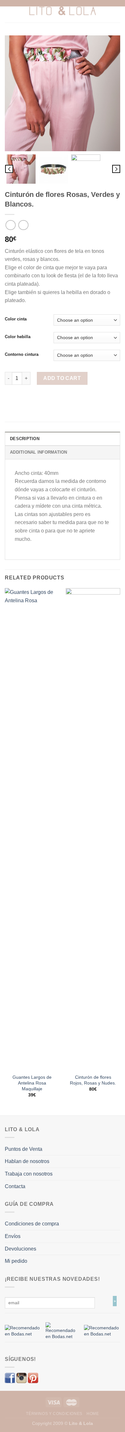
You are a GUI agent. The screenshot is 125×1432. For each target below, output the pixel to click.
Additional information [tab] (38, 452)
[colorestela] (85, 169)
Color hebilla (17, 337)
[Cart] (117, 11)
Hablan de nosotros (27, 1161)
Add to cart (62, 378)
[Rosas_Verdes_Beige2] (62, 93)
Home (93, 1413)
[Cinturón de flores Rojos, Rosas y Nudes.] (93, 829)
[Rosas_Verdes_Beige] (53, 169)
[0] (23, 1330)
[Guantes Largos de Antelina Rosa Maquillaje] (32, 829)
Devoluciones (20, 1249)
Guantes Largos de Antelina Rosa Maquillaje (32, 1083)
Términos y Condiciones (54, 1413)
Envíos (13, 1236)
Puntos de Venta (23, 1149)
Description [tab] (24, 438)
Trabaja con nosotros (29, 1174)
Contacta (15, 1186)
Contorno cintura (21, 354)
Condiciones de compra (32, 1223)
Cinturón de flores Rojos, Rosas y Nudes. (93, 1080)
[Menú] (9, 11)
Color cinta (16, 319)
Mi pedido (16, 1261)
